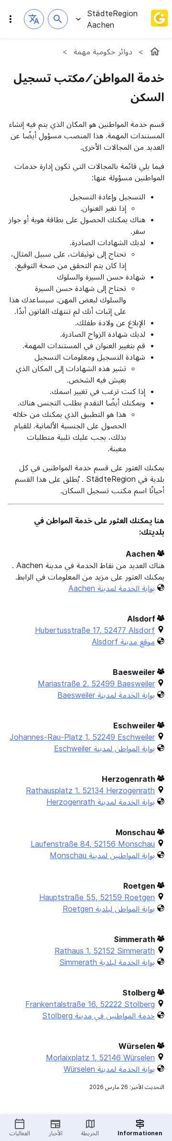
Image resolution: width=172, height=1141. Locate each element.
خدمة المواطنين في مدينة (98, 1015)
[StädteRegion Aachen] (154, 51)
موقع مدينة (123, 641)
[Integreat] (159, 19)
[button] (34, 19)
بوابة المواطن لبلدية (109, 908)
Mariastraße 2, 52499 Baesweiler (96, 683)
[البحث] (58, 19)
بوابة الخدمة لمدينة (111, 588)
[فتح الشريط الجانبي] (10, 19)
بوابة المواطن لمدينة (104, 748)
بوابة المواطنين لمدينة (102, 855)
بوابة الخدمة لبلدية (107, 962)
